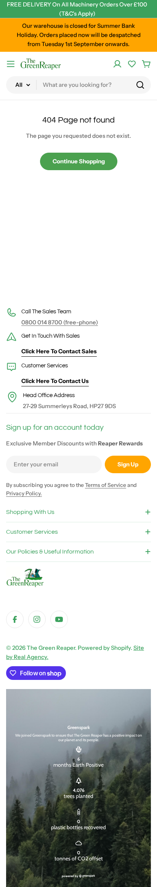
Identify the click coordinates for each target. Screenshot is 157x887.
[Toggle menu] (10, 64)
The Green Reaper (51, 647)
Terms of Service (105, 485)
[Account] (117, 64)
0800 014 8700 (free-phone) (59, 322)
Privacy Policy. (24, 493)
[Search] (140, 84)
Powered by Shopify (104, 647)
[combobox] (78, 85)
